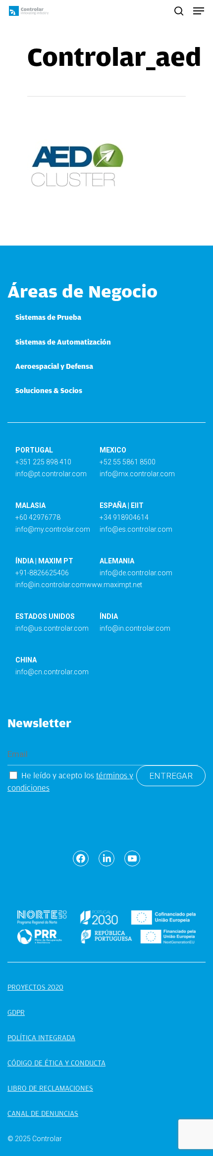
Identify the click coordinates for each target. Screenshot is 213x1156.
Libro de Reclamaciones (50, 1088)
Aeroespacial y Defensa (54, 366)
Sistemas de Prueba (48, 317)
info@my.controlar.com (52, 529)
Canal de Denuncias (42, 1113)
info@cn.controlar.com (52, 672)
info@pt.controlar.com (51, 474)
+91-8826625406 (42, 573)
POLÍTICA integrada (41, 1038)
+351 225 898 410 (43, 462)
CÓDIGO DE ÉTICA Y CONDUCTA (56, 1063)
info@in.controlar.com (50, 585)
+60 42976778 (37, 517)
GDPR (16, 1012)
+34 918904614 (124, 517)
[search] (178, 11)
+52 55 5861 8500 (128, 462)
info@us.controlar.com (52, 628)
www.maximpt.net (114, 585)
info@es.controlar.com (136, 529)
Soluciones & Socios (48, 391)
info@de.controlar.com (136, 573)
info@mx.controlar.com (137, 474)
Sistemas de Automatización (63, 342)
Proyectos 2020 (35, 987)
